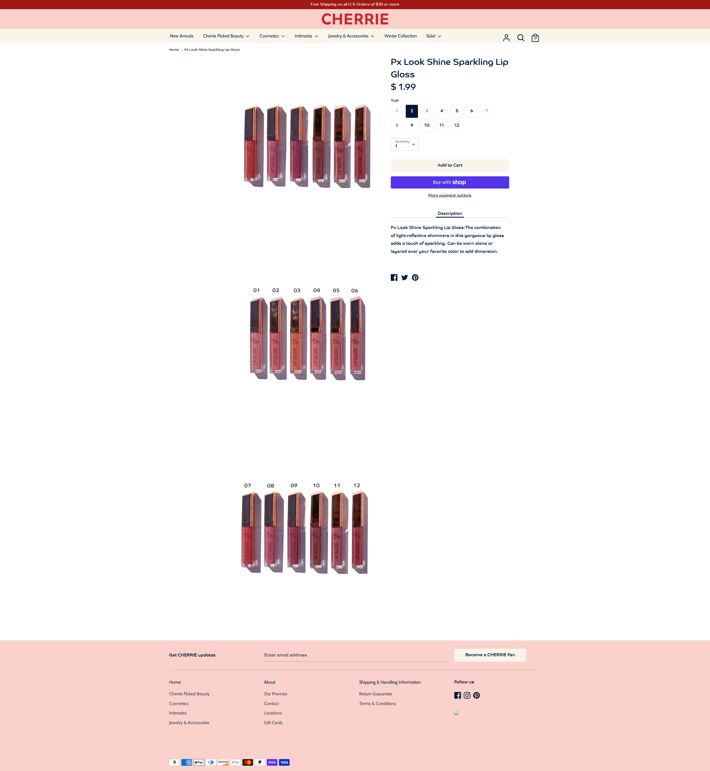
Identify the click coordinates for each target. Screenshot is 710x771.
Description (450, 214)
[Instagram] (467, 695)
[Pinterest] (477, 695)
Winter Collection (400, 36)
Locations (273, 713)
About (269, 682)
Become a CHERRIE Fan (490, 655)
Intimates (304, 36)
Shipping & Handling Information (390, 682)
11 (442, 125)
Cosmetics (270, 36)
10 (427, 125)
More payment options (449, 196)
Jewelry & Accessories (349, 36)
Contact (271, 703)
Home (175, 682)
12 (457, 125)
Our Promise (275, 693)
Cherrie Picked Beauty (224, 36)
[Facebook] (458, 695)
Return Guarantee (375, 693)
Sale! (431, 36)
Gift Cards (273, 722)
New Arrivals (182, 36)
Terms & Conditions (377, 703)
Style (395, 100)
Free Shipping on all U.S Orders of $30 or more (355, 4)
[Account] (506, 36)
